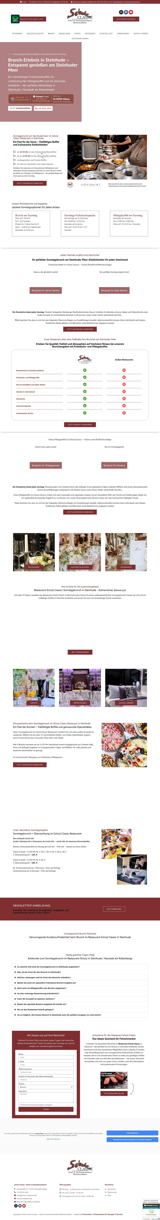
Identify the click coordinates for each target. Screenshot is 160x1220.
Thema (21, 1084)
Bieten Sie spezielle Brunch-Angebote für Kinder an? (41, 1004)
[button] (107, 157)
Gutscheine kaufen (80, 38)
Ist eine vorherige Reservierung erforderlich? (38, 993)
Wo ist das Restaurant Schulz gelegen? (35, 1010)
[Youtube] (131, 12)
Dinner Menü (64, 33)
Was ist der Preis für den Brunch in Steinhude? (39, 972)
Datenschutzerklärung (33, 1105)
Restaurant (17, 33)
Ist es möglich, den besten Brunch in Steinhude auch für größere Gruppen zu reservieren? (59, 1015)
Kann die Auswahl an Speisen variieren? (36, 999)
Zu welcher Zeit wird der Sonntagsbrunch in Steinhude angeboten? (48, 967)
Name (21, 1054)
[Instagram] (121, 12)
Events (77, 33)
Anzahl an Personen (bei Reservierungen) (36, 1076)
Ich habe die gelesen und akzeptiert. (36, 1105)
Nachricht (23, 1091)
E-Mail (21, 1062)
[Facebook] (126, 12)
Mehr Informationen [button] (53, 1139)
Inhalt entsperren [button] (132, 1133)
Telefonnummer (25, 1069)
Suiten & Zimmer (140, 33)
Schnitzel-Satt (106, 33)
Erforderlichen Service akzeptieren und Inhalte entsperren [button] (132, 1140)
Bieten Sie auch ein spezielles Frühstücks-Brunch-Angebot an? (46, 983)
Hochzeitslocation (35, 33)
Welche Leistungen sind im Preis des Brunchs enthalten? (44, 977)
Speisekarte (90, 33)
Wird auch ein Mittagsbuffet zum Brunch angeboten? (41, 988)
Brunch (51, 33)
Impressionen (123, 33)
